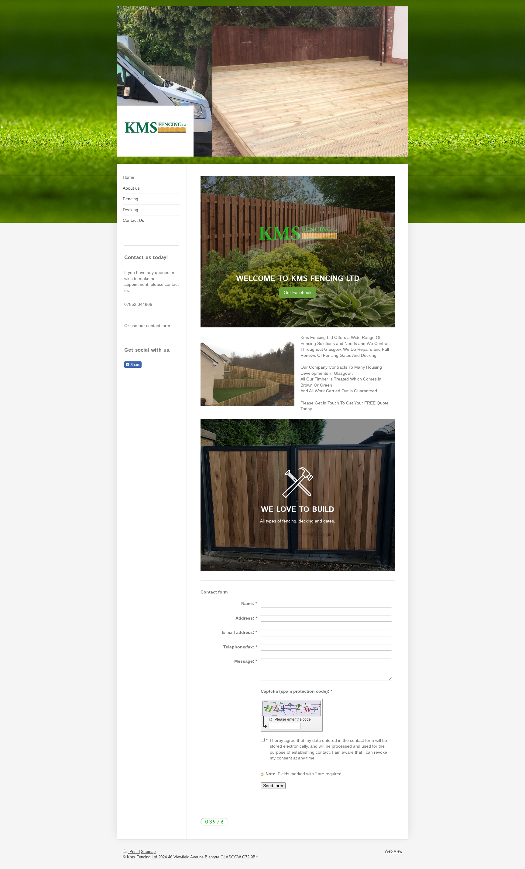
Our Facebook (297, 292)
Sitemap (148, 851)
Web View (393, 851)
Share (134, 365)
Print (133, 851)
